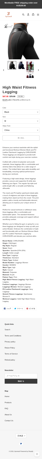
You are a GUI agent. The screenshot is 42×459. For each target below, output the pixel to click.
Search (7, 330)
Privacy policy (10, 342)
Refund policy (10, 360)
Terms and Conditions (13, 336)
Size (4, 117)
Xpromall (17, 451)
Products (8, 402)
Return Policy (10, 348)
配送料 (5, 100)
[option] (11, 65)
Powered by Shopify (26, 451)
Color (4, 108)
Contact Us (9, 421)
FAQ (6, 408)
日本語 (20, 436)
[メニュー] (38, 14)
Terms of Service (11, 354)
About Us (8, 415)
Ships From (6, 126)
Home (7, 396)
